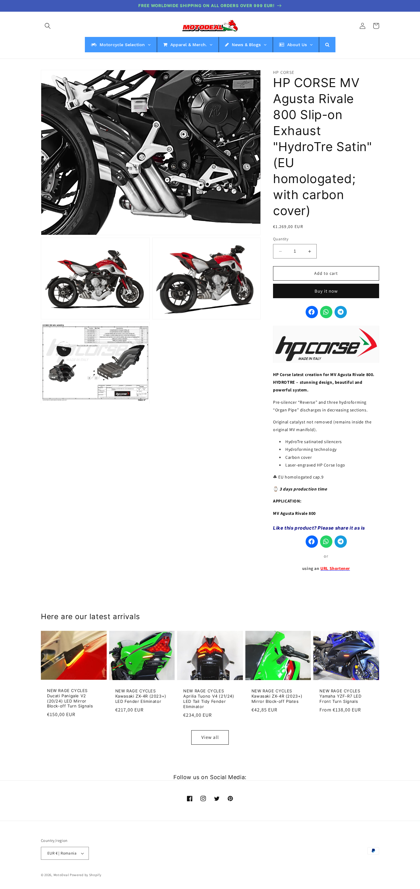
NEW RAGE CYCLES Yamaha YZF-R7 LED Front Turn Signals (340, 696)
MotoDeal (61, 875)
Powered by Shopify (85, 875)
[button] (47, 26)
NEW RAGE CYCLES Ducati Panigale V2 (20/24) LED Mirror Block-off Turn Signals (70, 698)
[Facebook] (312, 312)
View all (210, 737)
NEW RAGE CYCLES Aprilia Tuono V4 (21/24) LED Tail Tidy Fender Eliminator (208, 698)
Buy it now (326, 291)
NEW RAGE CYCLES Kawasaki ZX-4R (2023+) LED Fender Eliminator (140, 696)
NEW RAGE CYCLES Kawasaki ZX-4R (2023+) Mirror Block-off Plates (277, 696)
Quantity (280, 239)
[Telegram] (341, 312)
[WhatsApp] (326, 312)
